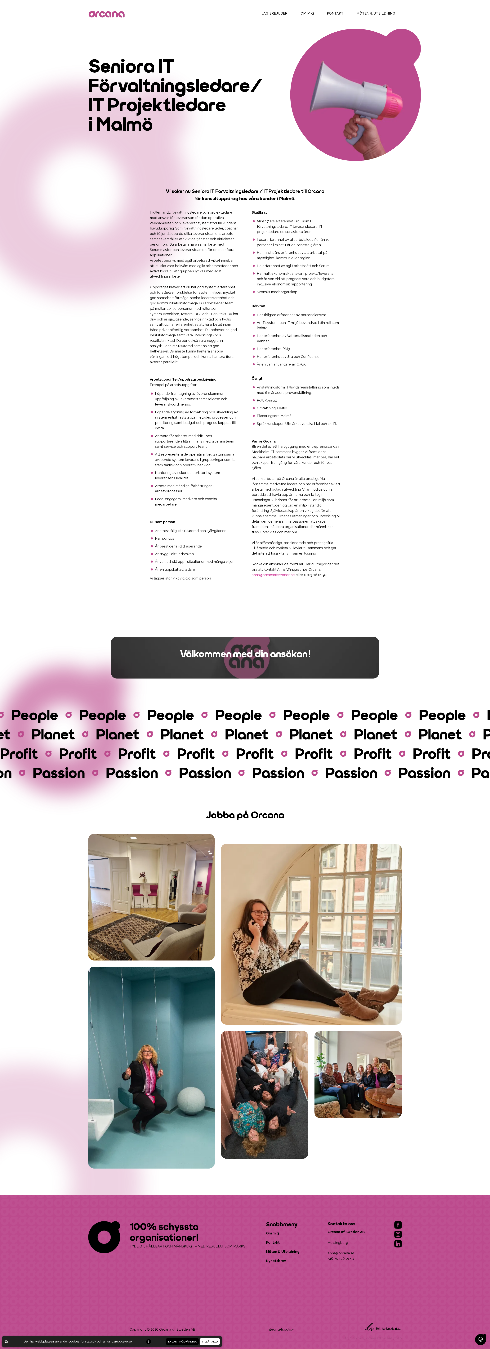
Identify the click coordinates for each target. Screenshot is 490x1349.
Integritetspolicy (280, 1329)
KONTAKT (335, 13)
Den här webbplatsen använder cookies (51, 1341)
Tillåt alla (210, 1341)
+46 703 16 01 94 (341, 1258)
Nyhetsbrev (276, 1261)
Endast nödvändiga (182, 1341)
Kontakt (273, 1242)
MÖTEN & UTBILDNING (375, 13)
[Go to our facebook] (398, 1225)
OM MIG (307, 13)
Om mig (272, 1233)
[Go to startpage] (107, 15)
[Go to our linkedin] (398, 1243)
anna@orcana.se (341, 1253)
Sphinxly (357, 1338)
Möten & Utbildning (283, 1252)
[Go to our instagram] (398, 1234)
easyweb (394, 1338)
